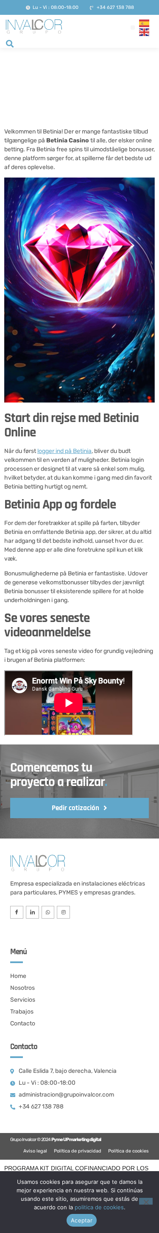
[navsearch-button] (10, 44)
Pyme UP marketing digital (76, 1139)
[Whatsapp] (48, 912)
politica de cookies (99, 1207)
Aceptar (81, 1220)
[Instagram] (63, 912)
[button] (133, 27)
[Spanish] (144, 23)
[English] (144, 32)
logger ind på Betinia (64, 451)
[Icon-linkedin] (32, 912)
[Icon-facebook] (16, 912)
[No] (146, 1201)
